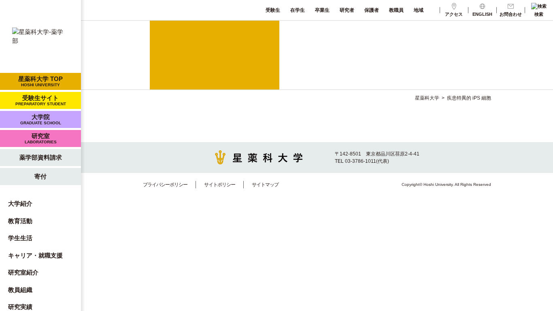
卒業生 (322, 10)
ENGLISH (482, 14)
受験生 (273, 10)
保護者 (371, 10)
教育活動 (20, 220)
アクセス (454, 14)
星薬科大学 (427, 98)
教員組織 (20, 289)
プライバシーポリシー (165, 184)
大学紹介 (20, 203)
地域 (418, 10)
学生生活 (20, 237)
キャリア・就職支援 (35, 255)
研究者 (347, 10)
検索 (538, 14)
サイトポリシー (219, 184)
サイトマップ (265, 184)
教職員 (396, 10)
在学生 (297, 10)
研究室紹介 (23, 272)
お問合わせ (511, 14)
